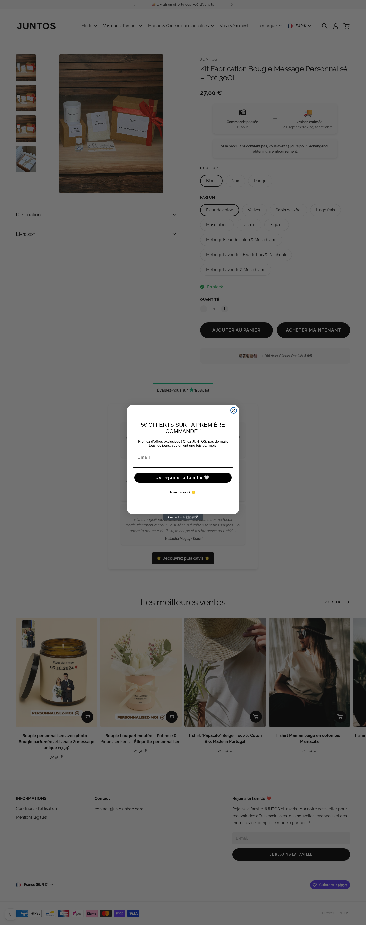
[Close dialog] (234, 410)
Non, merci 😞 (183, 492)
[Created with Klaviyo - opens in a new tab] (183, 517)
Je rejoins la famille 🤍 (183, 477)
